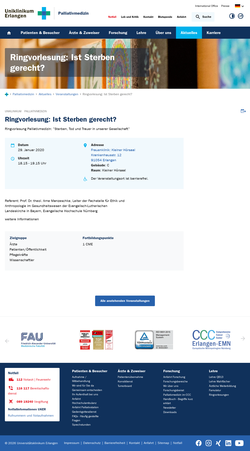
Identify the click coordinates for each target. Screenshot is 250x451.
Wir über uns (170, 386)
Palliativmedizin (35, 111)
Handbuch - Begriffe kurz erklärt (178, 401)
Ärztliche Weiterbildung (222, 386)
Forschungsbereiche (175, 381)
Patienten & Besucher (89, 371)
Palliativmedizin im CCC (177, 394)
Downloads (170, 412)
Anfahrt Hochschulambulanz (84, 401)
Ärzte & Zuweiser (131, 371)
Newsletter (169, 407)
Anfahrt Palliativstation (85, 407)
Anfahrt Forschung (174, 377)
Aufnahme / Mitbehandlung (81, 379)
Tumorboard (125, 386)
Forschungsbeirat (173, 390)
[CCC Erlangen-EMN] (211, 340)
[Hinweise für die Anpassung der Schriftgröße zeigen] (240, 16)
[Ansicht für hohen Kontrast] (232, 16)
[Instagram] (209, 443)
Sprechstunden (81, 424)
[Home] (9, 33)
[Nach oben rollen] (242, 443)
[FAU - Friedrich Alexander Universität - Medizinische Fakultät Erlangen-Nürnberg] (38, 340)
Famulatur (215, 390)
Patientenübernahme (130, 377)
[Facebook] (199, 443)
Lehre (213, 371)
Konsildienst (125, 381)
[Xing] (218, 443)
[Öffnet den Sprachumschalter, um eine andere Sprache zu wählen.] (237, 6)
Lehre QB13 (216, 377)
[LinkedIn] (228, 443)
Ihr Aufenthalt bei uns (85, 394)
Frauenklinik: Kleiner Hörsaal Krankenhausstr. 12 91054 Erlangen (113, 155)
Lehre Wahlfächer (219, 381)
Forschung (171, 371)
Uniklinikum (13, 111)
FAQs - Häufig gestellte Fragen (85, 418)
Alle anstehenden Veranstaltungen (125, 301)
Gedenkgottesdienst (84, 411)
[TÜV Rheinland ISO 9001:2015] (154, 340)
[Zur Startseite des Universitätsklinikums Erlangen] (27, 13)
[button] (242, 339)
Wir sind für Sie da (83, 385)
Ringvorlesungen (219, 394)
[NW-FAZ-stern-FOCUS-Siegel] (96, 340)
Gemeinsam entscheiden (87, 390)
